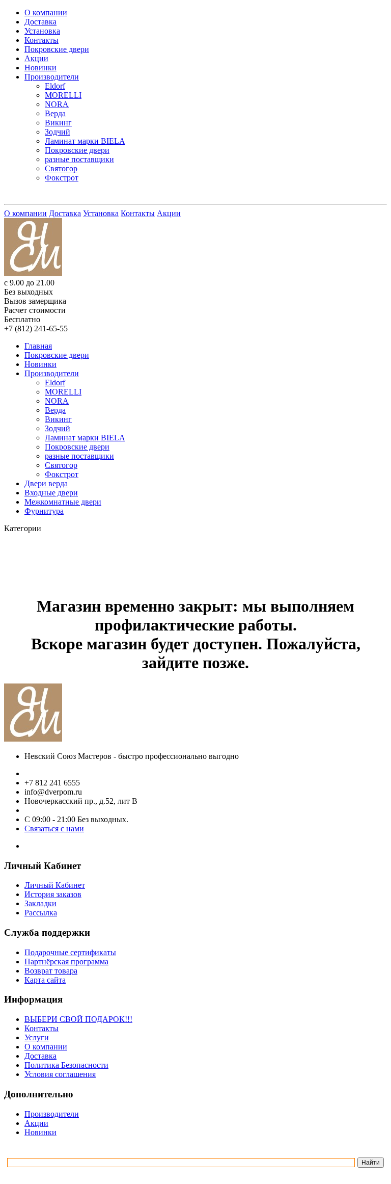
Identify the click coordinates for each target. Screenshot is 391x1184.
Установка (42, 31)
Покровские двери (56, 49)
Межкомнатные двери (62, 501)
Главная (38, 345)
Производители (51, 76)
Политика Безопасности (66, 1065)
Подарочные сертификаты (70, 952)
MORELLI (63, 95)
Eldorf (55, 86)
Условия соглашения (60, 1074)
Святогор (61, 168)
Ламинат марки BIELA (85, 141)
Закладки (40, 903)
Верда (55, 113)
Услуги (36, 1037)
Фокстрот (61, 177)
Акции (36, 58)
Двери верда (46, 483)
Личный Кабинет (54, 885)
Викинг (58, 122)
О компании (45, 12)
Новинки (40, 67)
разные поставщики (79, 159)
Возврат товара (50, 970)
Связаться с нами (54, 828)
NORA (57, 104)
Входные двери (51, 492)
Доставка (40, 21)
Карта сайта (45, 980)
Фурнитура (44, 511)
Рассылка (40, 912)
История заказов (52, 894)
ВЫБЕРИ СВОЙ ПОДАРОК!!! (78, 1019)
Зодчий (57, 131)
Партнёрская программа (66, 961)
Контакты (41, 40)
